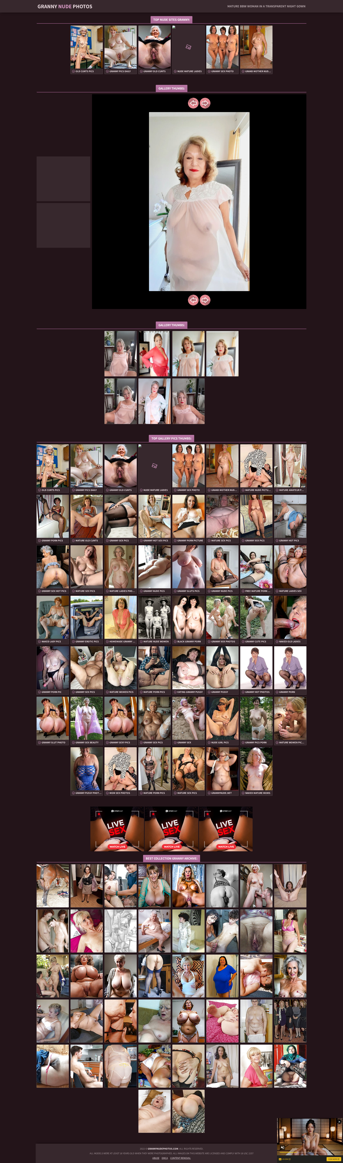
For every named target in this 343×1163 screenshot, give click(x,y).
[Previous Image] (193, 103)
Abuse (155, 1158)
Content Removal (180, 1158)
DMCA (165, 1158)
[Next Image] (205, 103)
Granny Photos (65, 6)
